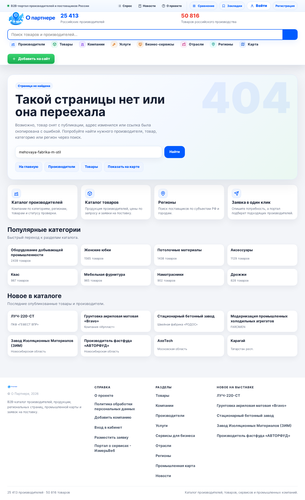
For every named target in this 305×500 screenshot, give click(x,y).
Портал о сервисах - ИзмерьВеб (112, 448)
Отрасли (196, 44)
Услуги (125, 44)
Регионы (225, 44)
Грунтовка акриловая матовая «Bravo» (251, 405)
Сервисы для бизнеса (175, 435)
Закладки (234, 6)
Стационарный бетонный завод (245, 415)
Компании (96, 44)
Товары (66, 44)
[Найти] (289, 34)
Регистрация (285, 6)
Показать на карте (124, 167)
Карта (253, 44)
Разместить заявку (111, 437)
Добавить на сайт (34, 58)
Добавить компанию (112, 417)
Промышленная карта (175, 465)
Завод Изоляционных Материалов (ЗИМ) (254, 425)
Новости (149, 6)
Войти (261, 5)
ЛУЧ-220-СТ (228, 395)
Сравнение (206, 6)
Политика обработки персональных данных (114, 406)
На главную (28, 167)
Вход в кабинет (108, 427)
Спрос (127, 6)
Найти (174, 152)
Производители (31, 44)
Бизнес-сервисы (159, 44)
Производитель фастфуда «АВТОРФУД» (253, 435)
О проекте (174, 6)
